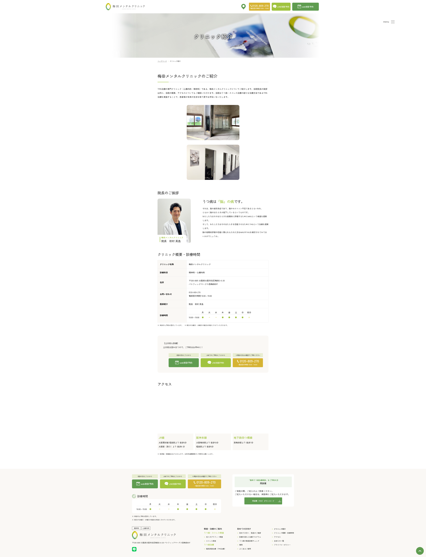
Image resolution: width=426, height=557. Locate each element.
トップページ (162, 61)
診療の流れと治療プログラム (250, 537)
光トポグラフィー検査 (214, 537)
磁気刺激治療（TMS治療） (216, 549)
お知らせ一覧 (279, 541)
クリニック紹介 (280, 529)
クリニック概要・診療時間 (284, 533)
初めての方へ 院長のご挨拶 (250, 533)
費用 (241, 545)
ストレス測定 (211, 541)
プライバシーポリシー (282, 545)
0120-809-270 (194, 292)
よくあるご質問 (245, 549)
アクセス (277, 537)
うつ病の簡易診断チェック (249, 541)
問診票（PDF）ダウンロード (263, 501)
